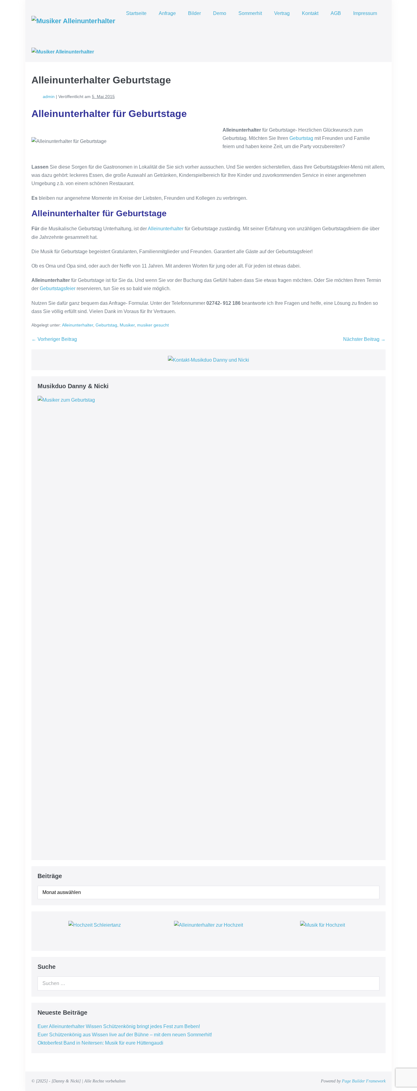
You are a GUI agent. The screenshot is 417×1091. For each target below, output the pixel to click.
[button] (128, 27)
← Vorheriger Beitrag (54, 339)
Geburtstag (301, 138)
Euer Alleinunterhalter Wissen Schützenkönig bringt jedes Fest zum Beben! (119, 1026)
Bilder (194, 13)
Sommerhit (250, 13)
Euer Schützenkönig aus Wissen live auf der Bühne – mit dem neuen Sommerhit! (125, 1034)
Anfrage (167, 13)
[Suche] (371, 983)
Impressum (365, 13)
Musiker (127, 325)
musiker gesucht (153, 325)
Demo (219, 13)
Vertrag (282, 13)
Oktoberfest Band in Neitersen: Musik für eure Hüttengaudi (100, 1042)
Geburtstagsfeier (57, 288)
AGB (336, 13)
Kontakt (310, 13)
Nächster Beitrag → (364, 339)
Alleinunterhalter (165, 228)
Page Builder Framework (364, 1081)
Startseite (136, 13)
